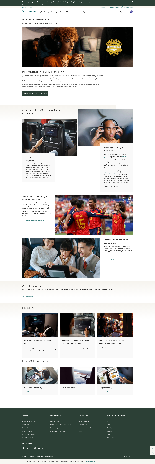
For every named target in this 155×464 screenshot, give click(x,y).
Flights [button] (40, 12)
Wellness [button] (61, 12)
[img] (132, 1)
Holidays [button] (46, 12)
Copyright (24, 456)
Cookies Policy (89, 461)
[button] (29, 355)
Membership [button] (81, 12)
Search (103, 7)
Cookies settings (55, 434)
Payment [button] (73, 12)
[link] (94, 215)
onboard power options (111, 173)
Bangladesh (127, 456)
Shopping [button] (54, 12)
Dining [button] (67, 12)
